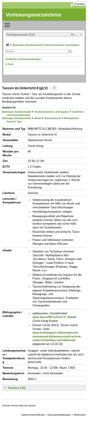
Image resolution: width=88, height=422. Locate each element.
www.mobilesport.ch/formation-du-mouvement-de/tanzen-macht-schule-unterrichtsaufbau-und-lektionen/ (56, 336)
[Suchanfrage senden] (70, 51)
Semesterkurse (52, 118)
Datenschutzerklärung (32, 414)
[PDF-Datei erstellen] (54, 88)
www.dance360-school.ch (49, 317)
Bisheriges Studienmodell (27, 45)
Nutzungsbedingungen (59, 414)
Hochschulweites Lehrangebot (62, 45)
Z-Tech (9, 64)
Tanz (19, 121)
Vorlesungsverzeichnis (33, 15)
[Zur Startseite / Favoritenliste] (7, 45)
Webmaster (80, 414)
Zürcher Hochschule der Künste (18, 405)
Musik (37, 118)
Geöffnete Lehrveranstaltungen (23, 59)
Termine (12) (17, 387)
